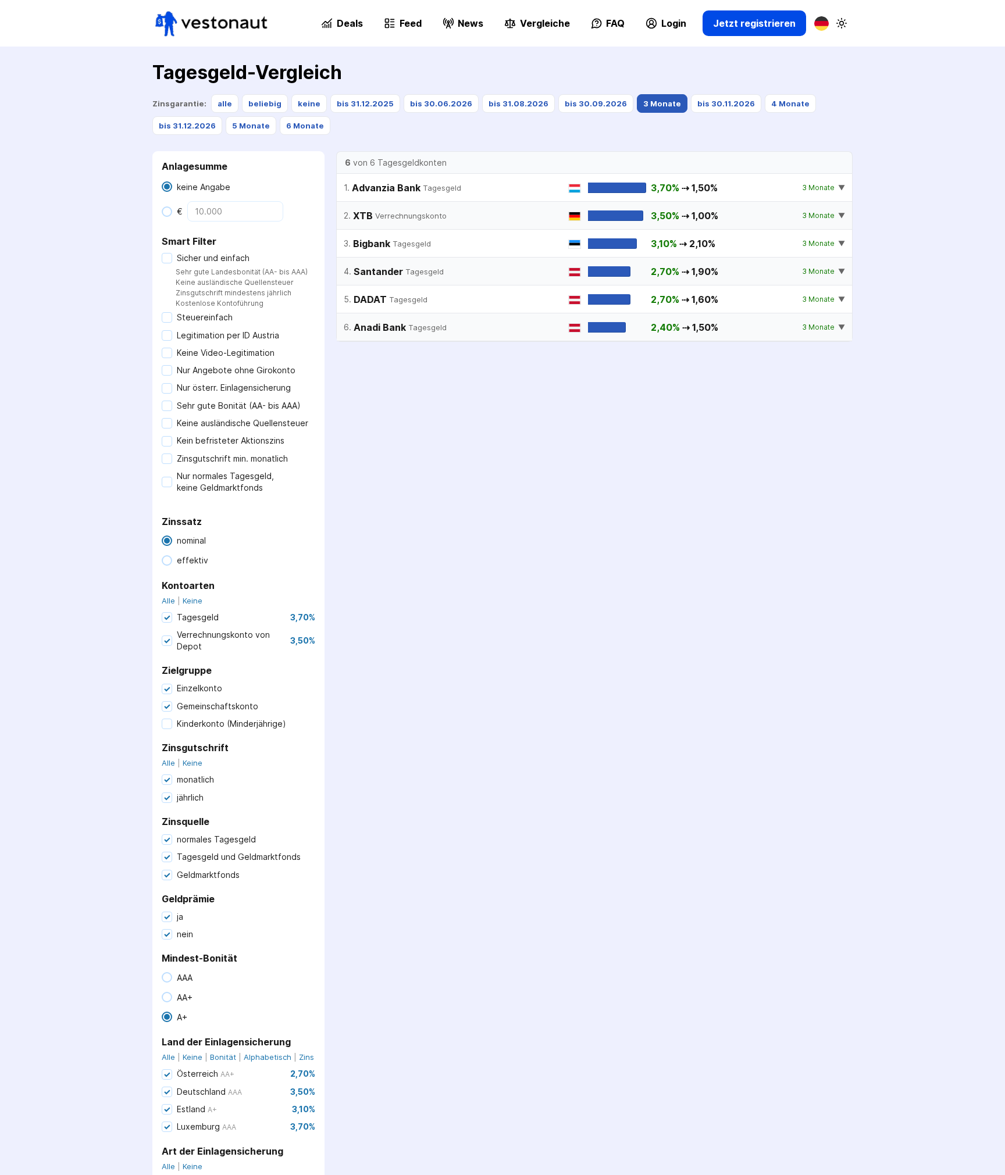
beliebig (264, 103)
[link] (212, 23)
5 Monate (251, 125)
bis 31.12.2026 (187, 125)
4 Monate (790, 103)
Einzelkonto (199, 688)
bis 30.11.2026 (726, 103)
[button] (537, 23)
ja (180, 917)
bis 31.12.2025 (365, 103)
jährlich (190, 797)
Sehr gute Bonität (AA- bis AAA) (239, 405)
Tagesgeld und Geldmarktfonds (239, 857)
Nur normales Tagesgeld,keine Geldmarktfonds (225, 481)
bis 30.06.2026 (441, 103)
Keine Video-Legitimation (226, 353)
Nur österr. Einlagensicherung (234, 387)
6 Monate (305, 125)
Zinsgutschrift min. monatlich (232, 458)
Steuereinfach (205, 317)
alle (225, 103)
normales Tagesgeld (216, 839)
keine (309, 103)
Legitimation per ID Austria (228, 335)
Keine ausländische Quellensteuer (242, 423)
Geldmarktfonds (208, 875)
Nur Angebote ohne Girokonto (236, 370)
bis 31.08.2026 (518, 103)
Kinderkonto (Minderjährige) (231, 723)
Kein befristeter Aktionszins (230, 440)
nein (185, 934)
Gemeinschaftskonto (217, 706)
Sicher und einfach (213, 258)
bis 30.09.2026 (596, 103)
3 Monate (662, 103)
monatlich (195, 779)
